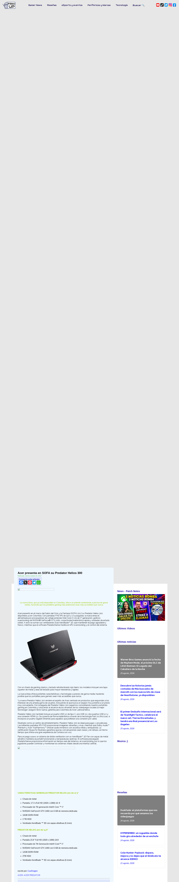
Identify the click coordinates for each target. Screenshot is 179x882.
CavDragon (33, 871)
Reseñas (52, 5)
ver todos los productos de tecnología (133, 736)
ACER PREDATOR (32, 875)
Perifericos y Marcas (99, 5)
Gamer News (35, 5)
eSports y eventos (72, 5)
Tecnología (122, 5)
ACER (20, 875)
